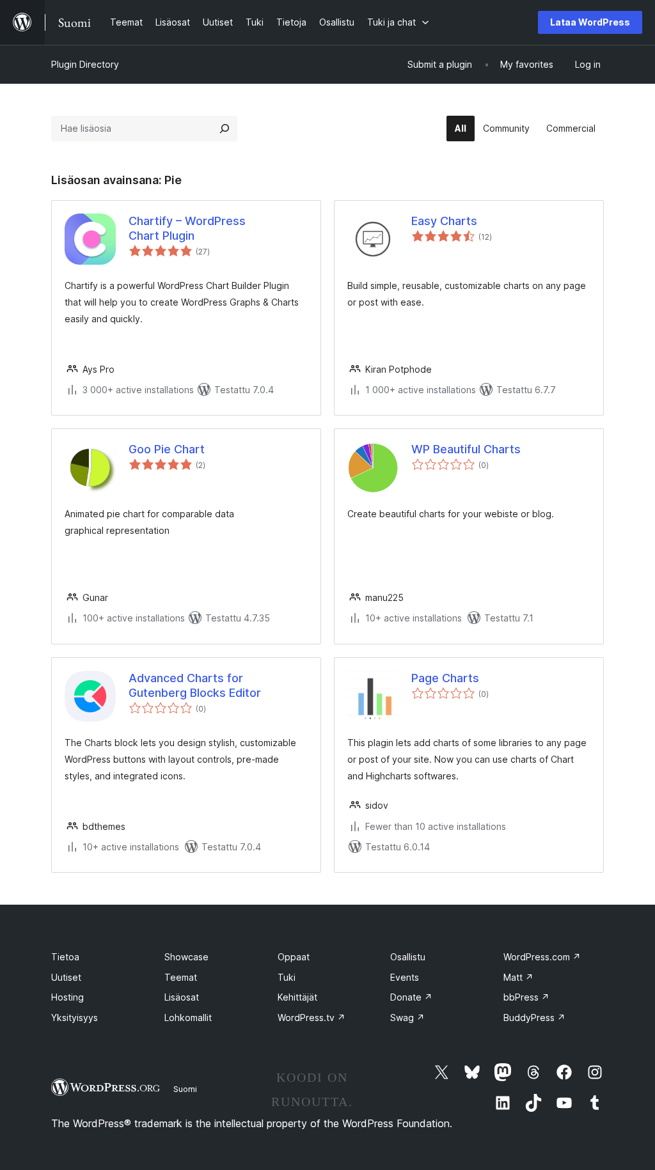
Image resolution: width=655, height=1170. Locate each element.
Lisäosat (181, 997)
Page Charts (445, 678)
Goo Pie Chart (167, 449)
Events (404, 977)
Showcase (186, 956)
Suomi (185, 1089)
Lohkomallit (188, 1017)
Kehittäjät (297, 997)
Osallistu (407, 956)
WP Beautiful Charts (466, 449)
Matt (518, 977)
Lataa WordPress (590, 22)
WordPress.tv (311, 1017)
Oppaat (294, 956)
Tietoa (65, 956)
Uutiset (66, 977)
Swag (407, 1017)
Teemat (180, 977)
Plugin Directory (85, 64)
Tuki (287, 977)
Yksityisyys (74, 1017)
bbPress (526, 997)
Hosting (67, 997)
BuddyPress (534, 1017)
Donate (411, 997)
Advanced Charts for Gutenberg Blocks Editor (195, 685)
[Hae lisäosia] (224, 128)
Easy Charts (444, 221)
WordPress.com (542, 956)
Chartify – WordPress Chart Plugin (187, 228)
